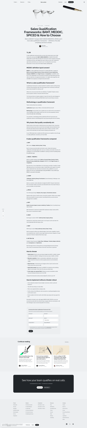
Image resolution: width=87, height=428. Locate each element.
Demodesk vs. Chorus (41, 406)
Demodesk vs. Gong (41, 404)
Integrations (15, 415)
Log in (65, 2)
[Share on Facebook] (3, 216)
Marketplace (52, 406)
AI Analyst (15, 408)
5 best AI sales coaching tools (46, 63)
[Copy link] (3, 218)
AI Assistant (15, 404)
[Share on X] (3, 213)
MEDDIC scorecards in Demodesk (33, 172)
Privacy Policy (9, 425)
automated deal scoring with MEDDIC (43, 170)
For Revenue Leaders (29, 404)
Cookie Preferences (66, 417)
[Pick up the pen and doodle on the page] (73, 9)
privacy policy (49, 327)
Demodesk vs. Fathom (41, 408)
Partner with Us (65, 408)
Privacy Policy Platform (66, 412)
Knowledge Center (53, 408)
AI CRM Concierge (16, 410)
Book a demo (46, 387)
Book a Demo (71, 2)
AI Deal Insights (15, 412)
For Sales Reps (28, 408)
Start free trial (40, 387)
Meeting (51, 415)
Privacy (64, 410)
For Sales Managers (29, 406)
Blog (51, 404)
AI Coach (33, 299)
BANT (29, 78)
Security (51, 412)
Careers (64, 404)
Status (64, 419)
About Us (64, 406)
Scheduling (52, 417)
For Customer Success (29, 412)
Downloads (60, 2)
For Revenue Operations (29, 410)
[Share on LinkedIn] (3, 211)
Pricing (29, 2)
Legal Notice (64, 415)
